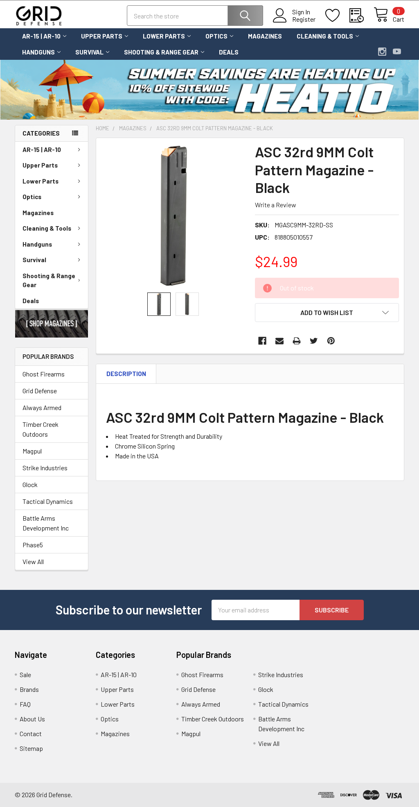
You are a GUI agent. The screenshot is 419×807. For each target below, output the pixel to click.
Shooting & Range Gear (161, 52)
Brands (29, 689)
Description (126, 373)
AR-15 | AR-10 (41, 36)
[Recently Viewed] (361, 16)
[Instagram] (382, 51)
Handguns (38, 52)
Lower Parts (164, 36)
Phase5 (33, 545)
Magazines (265, 36)
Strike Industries (45, 468)
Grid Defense (40, 390)
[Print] (296, 340)
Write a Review (275, 205)
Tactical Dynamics (48, 501)
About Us (32, 719)
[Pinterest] (331, 340)
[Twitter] (313, 340)
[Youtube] (397, 51)
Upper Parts (101, 36)
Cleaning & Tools (325, 36)
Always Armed (42, 407)
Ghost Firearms (44, 374)
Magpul (32, 451)
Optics (216, 36)
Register (303, 19)
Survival (89, 52)
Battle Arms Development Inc (46, 523)
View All (33, 561)
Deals (229, 52)
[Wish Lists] (337, 16)
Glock (30, 484)
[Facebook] (262, 340)
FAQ (25, 704)
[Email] (279, 340)
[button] (51, 324)
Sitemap (31, 748)
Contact (31, 733)
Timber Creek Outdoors (41, 429)
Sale (25, 674)
